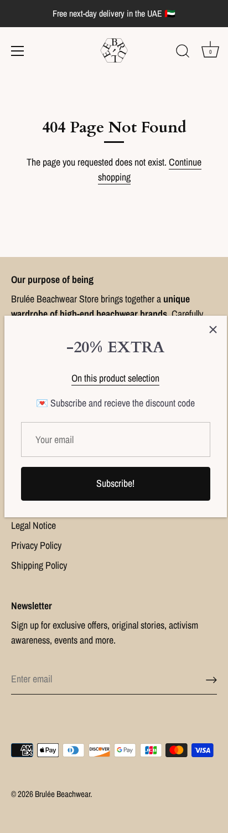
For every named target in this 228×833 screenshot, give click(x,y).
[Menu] (18, 51)
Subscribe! (115, 483)
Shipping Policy (39, 565)
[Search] (182, 52)
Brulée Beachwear (62, 794)
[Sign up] (211, 679)
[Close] (213, 329)
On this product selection (115, 378)
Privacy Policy (36, 545)
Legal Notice (33, 525)
